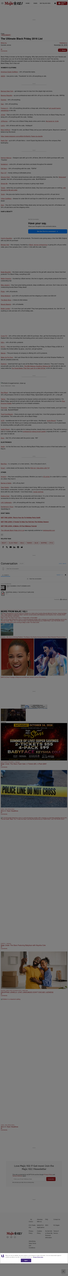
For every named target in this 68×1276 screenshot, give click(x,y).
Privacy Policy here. (38, 1257)
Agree (26, 1260)
